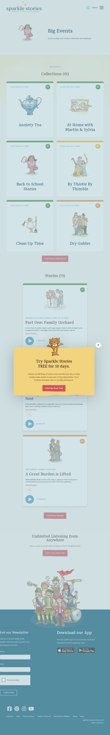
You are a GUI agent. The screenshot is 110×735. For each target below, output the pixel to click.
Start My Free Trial (54, 388)
